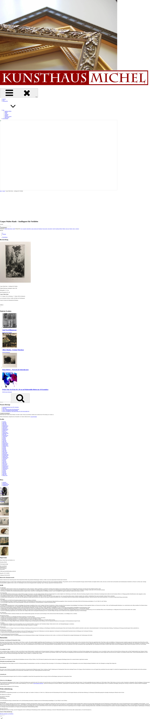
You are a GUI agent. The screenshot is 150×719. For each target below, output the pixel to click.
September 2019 (5, 457)
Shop (3, 110)
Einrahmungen (5, 101)
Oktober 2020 (5, 444)
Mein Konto (7, 117)
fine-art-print (45, 228)
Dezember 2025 (5, 425)
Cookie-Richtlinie (33, 416)
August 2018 (4, 469)
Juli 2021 (4, 437)
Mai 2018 (4, 472)
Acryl (21, 228)
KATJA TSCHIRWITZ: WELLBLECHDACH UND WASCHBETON (15, 411)
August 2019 (4, 458)
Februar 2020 (4, 452)
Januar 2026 (4, 424)
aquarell (24, 228)
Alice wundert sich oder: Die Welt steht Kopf (10, 409)
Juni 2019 (4, 459)
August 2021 (4, 436)
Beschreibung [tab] (4, 237)
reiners (73, 228)
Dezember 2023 (5, 429)
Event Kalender (5, 118)
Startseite (4, 98)
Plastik (70, 228)
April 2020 (4, 450)
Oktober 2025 (5, 426)
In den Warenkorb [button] (8, 332)
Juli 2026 (4, 421)
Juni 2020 (4, 448)
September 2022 (5, 433)
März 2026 (4, 423)
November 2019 (5, 455)
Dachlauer (40, 228)
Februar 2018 (4, 475)
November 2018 (5, 465)
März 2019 (4, 462)
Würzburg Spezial (8, 116)
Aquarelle (6, 114)
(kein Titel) (4, 408)
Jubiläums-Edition (8, 111)
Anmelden (4, 482)
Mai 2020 (4, 449)
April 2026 (4, 422)
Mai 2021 (4, 439)
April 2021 (4, 440)
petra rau (67, 228)
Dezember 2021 (5, 435)
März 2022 (4, 434)
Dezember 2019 (5, 454)
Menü (37, 96)
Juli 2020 (4, 446)
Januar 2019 (4, 464)
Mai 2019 (4, 460)
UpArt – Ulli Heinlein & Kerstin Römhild (10, 410)
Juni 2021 (4, 438)
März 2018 (4, 474)
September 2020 (5, 445)
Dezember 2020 (5, 443)
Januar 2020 (4, 453)
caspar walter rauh (34, 228)
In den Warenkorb (3, 227)
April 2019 (4, 461)
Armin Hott (28, 228)
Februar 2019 (4, 463)
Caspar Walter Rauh (8, 228)
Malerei (6, 112)
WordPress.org (5, 485)
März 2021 (4, 441)
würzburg (77, 228)
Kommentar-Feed (5, 484)
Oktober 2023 (5, 430)
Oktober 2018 (5, 467)
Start (1, 191)
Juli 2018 (4, 470)
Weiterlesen (8, 352)
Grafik (6, 113)
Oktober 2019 (5, 456)
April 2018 (4, 473)
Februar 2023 (4, 432)
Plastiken (6, 115)
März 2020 (4, 451)
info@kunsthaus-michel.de (38, 683)
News (3, 100)
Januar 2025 (4, 428)
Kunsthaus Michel (58, 228)
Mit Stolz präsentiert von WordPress (6, 713)
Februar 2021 (4, 442)
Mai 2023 (4, 431)
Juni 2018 (4, 471)
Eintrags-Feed (5, 483)
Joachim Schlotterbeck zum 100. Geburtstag (10, 407)
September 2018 (5, 468)
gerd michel (50, 228)
